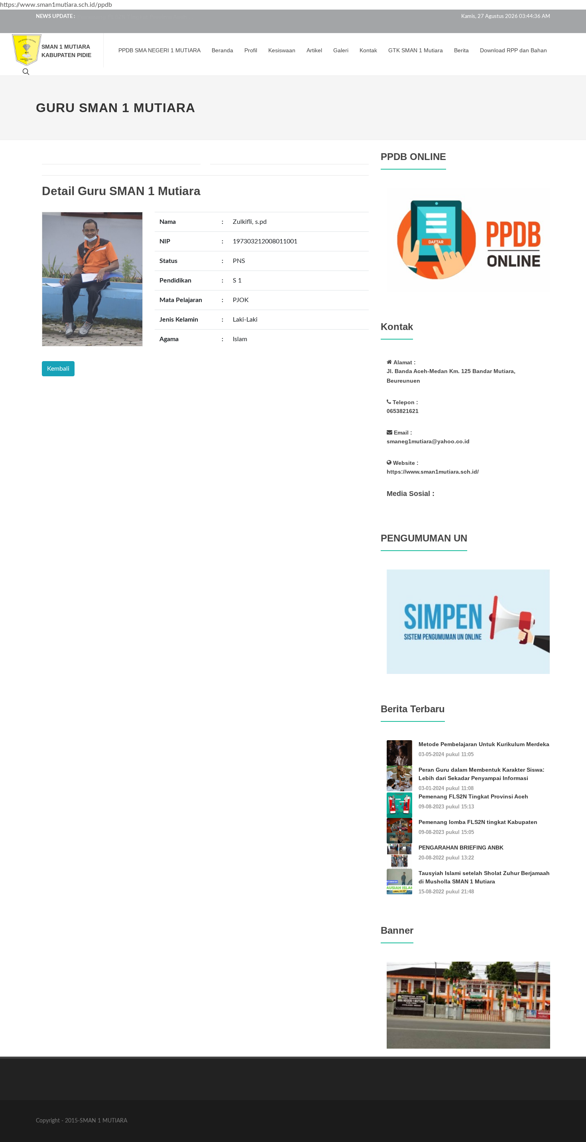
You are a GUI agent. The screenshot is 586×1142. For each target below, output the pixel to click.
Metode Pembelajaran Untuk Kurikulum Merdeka (484, 744)
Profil (250, 50)
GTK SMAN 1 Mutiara (415, 50)
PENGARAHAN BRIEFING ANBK (461, 847)
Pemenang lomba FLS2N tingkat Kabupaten (478, 822)
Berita (461, 50)
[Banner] (468, 1005)
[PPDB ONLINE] (468, 239)
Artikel (314, 50)
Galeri (340, 50)
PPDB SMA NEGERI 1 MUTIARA (159, 50)
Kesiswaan (281, 50)
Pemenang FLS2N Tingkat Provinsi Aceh (473, 796)
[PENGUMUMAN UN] (468, 621)
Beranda (222, 50)
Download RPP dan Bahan (513, 50)
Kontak (368, 50)
